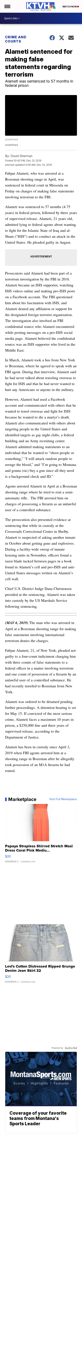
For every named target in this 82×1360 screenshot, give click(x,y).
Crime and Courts (15, 39)
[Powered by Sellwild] (71, 1048)
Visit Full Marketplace (63, 799)
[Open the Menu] (7, 6)
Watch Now (69, 6)
